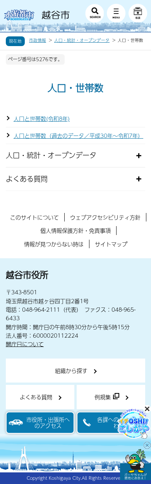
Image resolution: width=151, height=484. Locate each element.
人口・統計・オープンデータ (82, 40)
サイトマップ (111, 244)
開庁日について (25, 344)
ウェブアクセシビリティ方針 (105, 217)
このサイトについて (34, 217)
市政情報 (37, 40)
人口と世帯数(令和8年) (42, 118)
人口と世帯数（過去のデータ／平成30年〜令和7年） (78, 135)
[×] (135, 464)
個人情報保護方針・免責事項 (75, 230)
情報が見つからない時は (54, 244)
